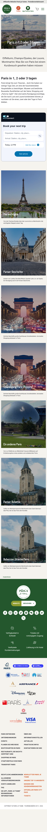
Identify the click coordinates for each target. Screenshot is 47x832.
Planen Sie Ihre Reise (10, 744)
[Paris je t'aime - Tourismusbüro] (6, 9)
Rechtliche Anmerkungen (12, 774)
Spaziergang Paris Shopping (18, 386)
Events (4, 741)
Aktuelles (28, 741)
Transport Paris (8, 764)
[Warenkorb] (37, 9)
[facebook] (5, 613)
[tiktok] (21, 613)
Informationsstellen (33, 737)
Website (16, 603)
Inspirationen (7, 577)
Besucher (27, 603)
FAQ (2, 787)
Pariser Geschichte (13, 271)
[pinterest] (26, 613)
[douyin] (37, 613)
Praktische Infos (31, 744)
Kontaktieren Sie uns (33, 748)
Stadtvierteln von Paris (11, 761)
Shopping (8, 329)
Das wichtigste (10, 214)
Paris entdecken (8, 734)
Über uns (27, 734)
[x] (23, 618)
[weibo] (42, 613)
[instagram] (10, 613)
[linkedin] (16, 613)
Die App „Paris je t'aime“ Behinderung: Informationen (11, 793)
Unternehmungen (8, 737)
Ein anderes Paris (12, 444)
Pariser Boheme (11, 501)
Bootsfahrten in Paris (10, 748)
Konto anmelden (8, 784)
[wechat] (31, 613)
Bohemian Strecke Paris (16, 559)
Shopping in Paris (8, 757)
